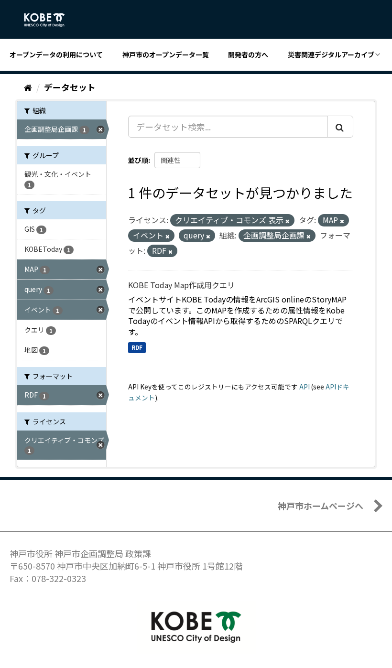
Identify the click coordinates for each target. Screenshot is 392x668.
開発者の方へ (248, 54)
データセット (70, 87)
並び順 (138, 160)
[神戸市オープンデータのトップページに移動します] (49, 20)
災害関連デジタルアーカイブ (331, 54)
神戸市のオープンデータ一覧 (165, 54)
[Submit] (340, 127)
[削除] (287, 221)
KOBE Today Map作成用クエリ (181, 285)
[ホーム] (28, 87)
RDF (136, 347)
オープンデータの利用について (56, 54)
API (304, 386)
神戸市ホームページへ (320, 505)
